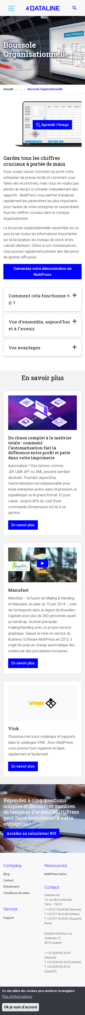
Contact (8, 880)
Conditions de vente (16, 893)
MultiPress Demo (55, 874)
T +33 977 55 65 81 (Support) (62, 918)
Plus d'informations (17, 996)
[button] (11, 9)
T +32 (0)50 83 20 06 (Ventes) (62, 962)
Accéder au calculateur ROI (31, 833)
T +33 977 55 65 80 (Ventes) (62, 914)
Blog (6, 874)
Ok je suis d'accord (20, 1007)
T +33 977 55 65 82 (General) (62, 909)
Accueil (8, 89)
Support (8, 917)
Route (47, 923)
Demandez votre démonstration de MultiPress (42, 271)
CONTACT (51, 887)
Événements (11, 886)
